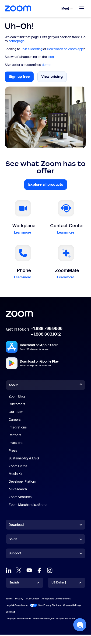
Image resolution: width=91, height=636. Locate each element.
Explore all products (47, 186)
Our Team (16, 412)
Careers (15, 419)
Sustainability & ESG (24, 458)
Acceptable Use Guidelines (56, 598)
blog (51, 57)
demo (46, 65)
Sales (13, 539)
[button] (79, 624)
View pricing (54, 77)
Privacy (19, 598)
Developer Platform (23, 481)
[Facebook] (39, 570)
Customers (17, 404)
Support (15, 554)
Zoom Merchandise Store (27, 505)
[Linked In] (8, 570)
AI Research (18, 489)
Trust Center (32, 598)
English (14, 582)
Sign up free (21, 78)
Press (13, 450)
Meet (65, 8)
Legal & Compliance (17, 605)
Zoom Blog (17, 396)
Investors (15, 443)
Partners (15, 435)
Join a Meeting (31, 49)
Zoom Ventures (20, 497)
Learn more (22, 232)
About (13, 385)
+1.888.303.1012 (46, 334)
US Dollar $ (59, 582)
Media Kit (15, 474)
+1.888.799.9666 (47, 328)
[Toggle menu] (81, 8)
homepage (16, 41)
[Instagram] (49, 570)
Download (16, 524)
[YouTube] (29, 570)
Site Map (10, 611)
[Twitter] (19, 570)
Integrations (18, 427)
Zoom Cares (18, 466)
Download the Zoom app (65, 49)
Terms (9, 598)
